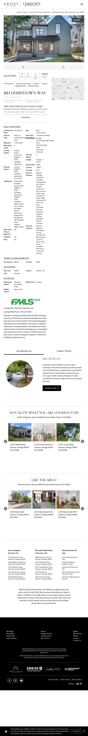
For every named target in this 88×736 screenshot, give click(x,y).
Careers (76, 638)
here (59, 733)
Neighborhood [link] (20, 86)
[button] (68, 89)
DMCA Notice (76, 680)
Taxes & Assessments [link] (23, 84)
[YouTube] (21, 682)
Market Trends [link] (33, 86)
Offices (75, 636)
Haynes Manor (11, 638)
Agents (75, 631)
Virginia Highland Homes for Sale (68, 563)
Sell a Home (45, 638)
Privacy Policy (53, 680)
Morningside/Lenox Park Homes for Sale (71, 573)
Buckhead (9, 631)
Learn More (51, 388)
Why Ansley (77, 633)
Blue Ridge (10, 633)
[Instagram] (15, 682)
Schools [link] (44, 84)
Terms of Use (65, 680)
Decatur (11, 102)
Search (43, 631)
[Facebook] (9, 682)
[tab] (24, 351)
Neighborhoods (46, 633)
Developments (46, 636)
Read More (26, 117)
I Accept (76, 731)
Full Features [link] (9, 84)
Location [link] (36, 84)
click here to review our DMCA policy (28, 332)
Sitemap (71, 684)
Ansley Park (10, 636)
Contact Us (77, 640)
